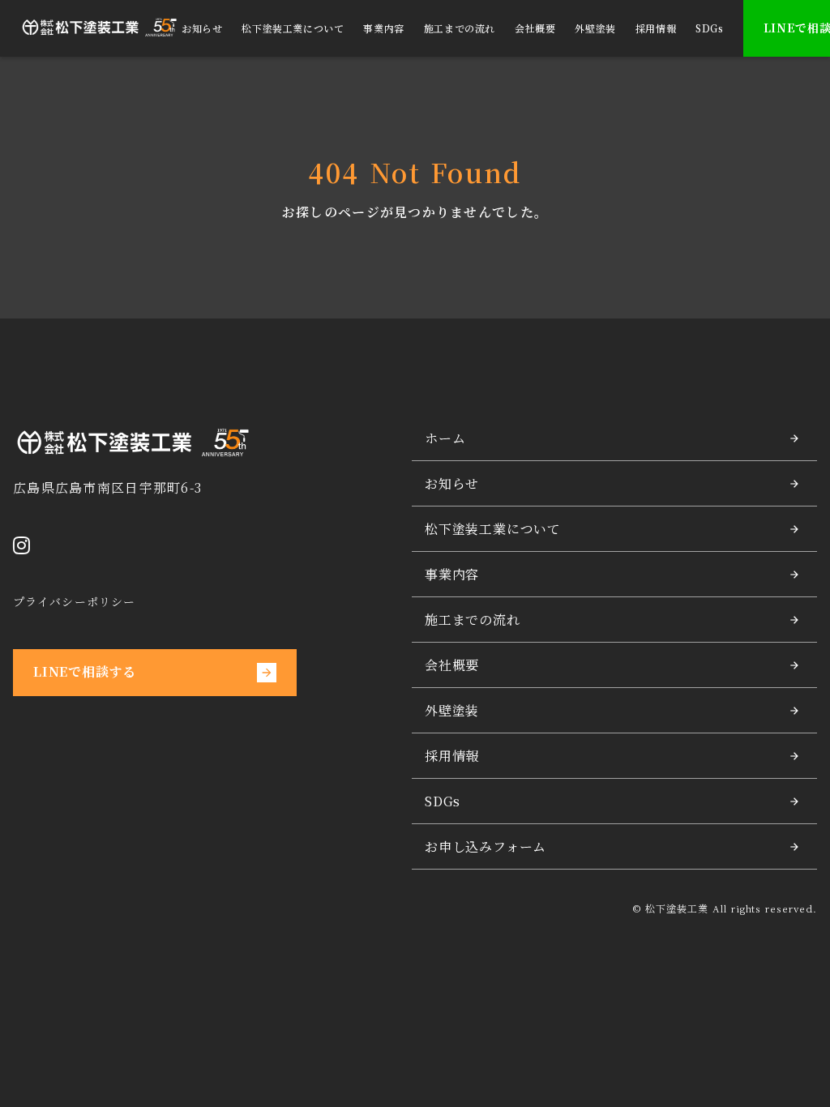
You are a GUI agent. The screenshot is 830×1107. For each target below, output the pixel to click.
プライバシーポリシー (74, 601)
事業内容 (383, 28)
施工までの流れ (459, 28)
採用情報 (655, 28)
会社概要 (535, 28)
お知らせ (202, 28)
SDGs (709, 28)
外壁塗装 (595, 28)
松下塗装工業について (293, 28)
